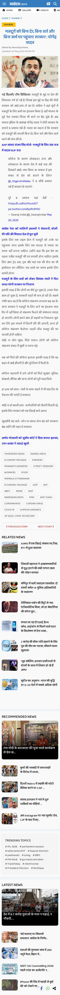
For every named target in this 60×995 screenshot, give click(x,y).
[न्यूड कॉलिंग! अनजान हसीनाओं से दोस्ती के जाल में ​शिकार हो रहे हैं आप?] (10, 665)
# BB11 (36, 855)
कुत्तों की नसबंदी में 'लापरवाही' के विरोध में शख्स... (35, 770)
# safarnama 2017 (15, 851)
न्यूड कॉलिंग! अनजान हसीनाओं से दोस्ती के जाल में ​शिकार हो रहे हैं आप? (38, 665)
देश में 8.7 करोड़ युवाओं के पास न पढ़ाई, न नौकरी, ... (27, 916)
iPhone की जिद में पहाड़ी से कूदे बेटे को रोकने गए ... (36, 984)
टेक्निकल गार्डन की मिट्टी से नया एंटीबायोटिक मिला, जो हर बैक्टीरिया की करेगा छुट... (39, 607)
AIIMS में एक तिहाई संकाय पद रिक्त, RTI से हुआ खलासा (39, 545)
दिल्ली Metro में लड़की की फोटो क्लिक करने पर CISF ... (37, 786)
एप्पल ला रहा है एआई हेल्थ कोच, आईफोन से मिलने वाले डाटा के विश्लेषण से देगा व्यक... (38, 626)
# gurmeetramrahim (31, 859)
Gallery (26, 10)
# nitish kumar (30, 864)
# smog (26, 855)
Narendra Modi (14, 497)
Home (9, 10)
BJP (45, 485)
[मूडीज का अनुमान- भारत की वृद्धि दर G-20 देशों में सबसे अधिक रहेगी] (10, 684)
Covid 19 (9, 510)
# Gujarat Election (38, 851)
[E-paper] (49, 4)
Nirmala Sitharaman (16, 479)
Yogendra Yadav (14, 454)
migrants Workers (16, 466)
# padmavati (12, 855)
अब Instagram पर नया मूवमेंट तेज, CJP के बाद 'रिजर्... (38, 817)
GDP (35, 485)
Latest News (12, 885)
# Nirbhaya (37, 868)
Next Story (45, 527)
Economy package (15, 460)
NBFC (7, 491)
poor (24, 472)
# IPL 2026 (11, 846)
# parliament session (32, 846)
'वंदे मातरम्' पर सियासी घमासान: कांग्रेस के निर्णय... (34, 936)
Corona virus (34, 504)
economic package (15, 485)
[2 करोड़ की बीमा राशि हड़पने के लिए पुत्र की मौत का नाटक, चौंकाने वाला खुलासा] (10, 645)
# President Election (17, 868)
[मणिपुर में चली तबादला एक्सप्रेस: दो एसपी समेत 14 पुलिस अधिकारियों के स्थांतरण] (10, 587)
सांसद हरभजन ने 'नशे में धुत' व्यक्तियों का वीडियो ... (34, 801)
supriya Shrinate (30, 510)
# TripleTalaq (12, 864)
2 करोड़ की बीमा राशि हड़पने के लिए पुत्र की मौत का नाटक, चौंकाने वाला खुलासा (39, 646)
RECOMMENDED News (19, 717)
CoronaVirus (12, 504)
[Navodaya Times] (18, 3)
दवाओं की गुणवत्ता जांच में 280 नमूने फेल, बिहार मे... (36, 952)
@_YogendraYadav (19, 181)
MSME (19, 491)
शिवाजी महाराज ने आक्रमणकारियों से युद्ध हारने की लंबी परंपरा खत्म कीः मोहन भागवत (38, 568)
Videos (44, 10)
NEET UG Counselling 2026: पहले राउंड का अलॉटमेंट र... (37, 968)
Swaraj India (38, 454)
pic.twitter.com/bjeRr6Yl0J (24, 209)
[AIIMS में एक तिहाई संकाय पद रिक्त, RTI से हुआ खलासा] (10, 547)
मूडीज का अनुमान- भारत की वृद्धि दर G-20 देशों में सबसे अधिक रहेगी (39, 683)
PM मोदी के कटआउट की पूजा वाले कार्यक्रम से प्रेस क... (29, 750)
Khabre (16, 18)
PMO (31, 497)
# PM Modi (11, 859)
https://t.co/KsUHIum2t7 (23, 203)
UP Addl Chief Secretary (19, 516)
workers (10, 472)
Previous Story (18, 527)
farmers (37, 460)
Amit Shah (46, 497)
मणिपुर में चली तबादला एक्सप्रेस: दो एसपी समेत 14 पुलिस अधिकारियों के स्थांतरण (39, 587)
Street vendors (43, 466)
